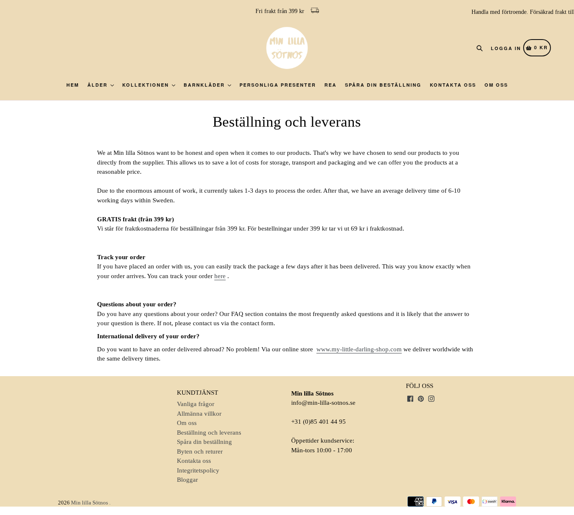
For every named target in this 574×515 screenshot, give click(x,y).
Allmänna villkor (199, 413)
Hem (72, 85)
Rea (330, 85)
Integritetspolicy (198, 470)
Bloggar (187, 479)
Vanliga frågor (195, 404)
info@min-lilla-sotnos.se (323, 402)
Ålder (98, 85)
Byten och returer (200, 451)
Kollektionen (146, 85)
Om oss (496, 85)
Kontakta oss (453, 85)
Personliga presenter (278, 85)
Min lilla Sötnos (89, 502)
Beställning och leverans (209, 432)
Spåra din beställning (383, 85)
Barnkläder (205, 85)
